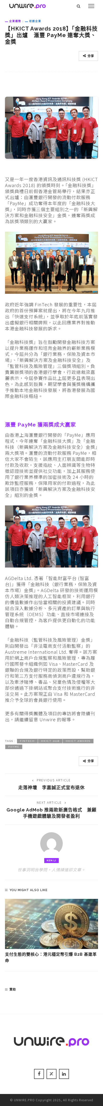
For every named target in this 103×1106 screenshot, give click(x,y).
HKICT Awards (78, 741)
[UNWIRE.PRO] (27, 5)
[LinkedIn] (64, 1074)
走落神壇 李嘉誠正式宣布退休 (51, 787)
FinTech (27, 741)
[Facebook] (39, 1074)
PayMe (13, 746)
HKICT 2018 (50, 741)
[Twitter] (51, 1074)
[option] (51, 931)
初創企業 (35, 21)
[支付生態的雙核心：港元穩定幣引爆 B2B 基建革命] (51, 924)
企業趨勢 (15, 21)
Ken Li (51, 860)
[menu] (91, 6)
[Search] (78, 6)
